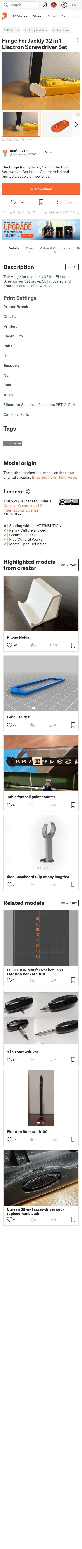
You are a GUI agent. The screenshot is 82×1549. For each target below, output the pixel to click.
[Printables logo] (4, 16)
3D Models (12, 30)
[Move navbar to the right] (77, 16)
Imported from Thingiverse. (54, 477)
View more (69, 565)
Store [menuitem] (37, 16)
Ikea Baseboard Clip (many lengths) (38, 877)
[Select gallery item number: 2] (38, 708)
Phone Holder (19, 637)
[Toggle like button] (9, 645)
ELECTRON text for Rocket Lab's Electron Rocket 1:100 (35, 972)
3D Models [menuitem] (20, 16)
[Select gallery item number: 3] (41, 708)
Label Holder (18, 717)
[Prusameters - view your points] (54, 5)
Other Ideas (62, 30)
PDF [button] (73, 267)
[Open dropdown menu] (77, 40)
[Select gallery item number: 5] (48, 708)
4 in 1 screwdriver (22, 1052)
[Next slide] (76, 124)
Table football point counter (31, 797)
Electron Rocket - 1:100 (27, 1132)
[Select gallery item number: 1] (33, 708)
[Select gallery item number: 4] (45, 708)
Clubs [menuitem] (50, 16)
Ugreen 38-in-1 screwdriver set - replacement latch (35, 1211)
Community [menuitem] (69, 16)
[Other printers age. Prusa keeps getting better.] (41, 229)
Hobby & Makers (37, 30)
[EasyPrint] (45, 5)
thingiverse (13, 443)
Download (43, 189)
